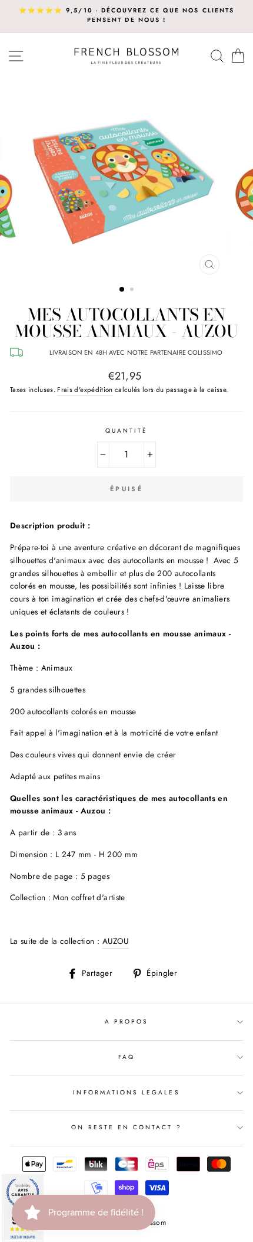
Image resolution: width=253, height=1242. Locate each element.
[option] (126, 15)
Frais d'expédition (84, 389)
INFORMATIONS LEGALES (126, 1092)
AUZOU (115, 941)
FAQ (126, 1057)
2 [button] (133, 290)
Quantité (126, 430)
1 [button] (122, 290)
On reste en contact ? (126, 1127)
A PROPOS (126, 1021)
